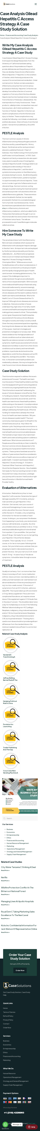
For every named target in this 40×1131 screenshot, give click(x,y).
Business (10, 829)
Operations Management (16, 849)
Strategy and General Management (19, 852)
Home (2, 35)
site (3, 208)
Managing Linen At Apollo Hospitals (17, 901)
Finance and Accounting (15, 840)
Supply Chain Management (16, 854)
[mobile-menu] (35, 4)
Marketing (10, 846)
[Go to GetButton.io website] (5, 1128)
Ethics (9, 838)
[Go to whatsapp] (5, 1124)
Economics (11, 832)
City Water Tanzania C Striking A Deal (18, 867)
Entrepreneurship (13, 835)
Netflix (4, 877)
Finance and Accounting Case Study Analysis (22, 35)
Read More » (5, 870)
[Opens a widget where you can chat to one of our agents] (32, 1127)
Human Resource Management (18, 843)
